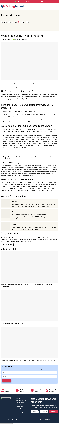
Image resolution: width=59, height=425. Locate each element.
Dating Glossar (20, 410)
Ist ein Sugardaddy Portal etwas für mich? (13, 323)
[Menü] (57, 6)
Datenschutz (11, 419)
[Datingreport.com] (12, 6)
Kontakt (18, 419)
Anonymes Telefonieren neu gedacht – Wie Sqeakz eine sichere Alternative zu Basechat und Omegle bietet (27, 285)
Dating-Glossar (10, 15)
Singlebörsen (19, 406)
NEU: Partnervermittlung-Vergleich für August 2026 (30, 1)
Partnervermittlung (21, 400)
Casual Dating (20, 404)
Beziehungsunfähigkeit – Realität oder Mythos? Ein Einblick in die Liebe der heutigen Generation (28, 360)
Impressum (4, 419)
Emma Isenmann (7, 39)
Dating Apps (19, 408)
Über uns (18, 398)
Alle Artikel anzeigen (7, 244)
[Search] (54, 6)
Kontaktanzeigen (20, 402)
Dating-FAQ (19, 412)
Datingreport (24, 39)
